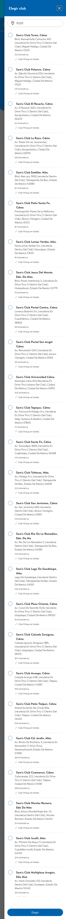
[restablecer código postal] (12, 23)
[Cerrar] (59, 8)
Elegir (35, 912)
